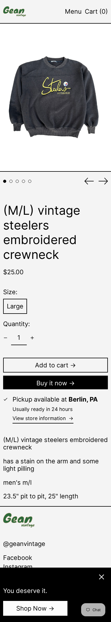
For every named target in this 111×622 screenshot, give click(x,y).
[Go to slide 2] (11, 181)
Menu (73, 11)
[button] (96, 11)
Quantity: (16, 324)
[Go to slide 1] (4, 181)
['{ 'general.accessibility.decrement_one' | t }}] (5, 337)
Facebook (17, 557)
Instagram (17, 566)
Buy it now (51, 383)
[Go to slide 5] (29, 181)
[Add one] (32, 337)
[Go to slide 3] (17, 181)
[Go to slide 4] (23, 181)
